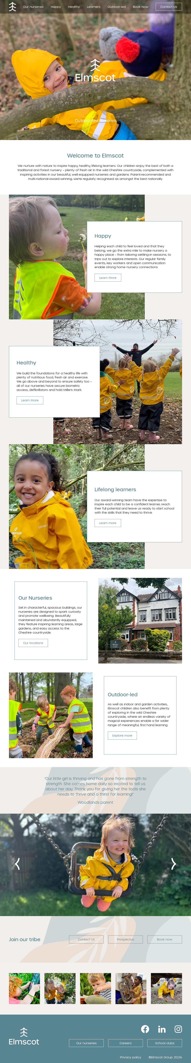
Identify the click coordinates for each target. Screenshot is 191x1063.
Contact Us (168, 6)
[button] (17, 864)
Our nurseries (33, 6)
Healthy (74, 6)
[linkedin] (162, 1028)
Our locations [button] (33, 643)
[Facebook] (145, 1028)
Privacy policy (130, 1057)
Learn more (107, 523)
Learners (93, 6)
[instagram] (178, 1028)
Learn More (108, 277)
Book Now (140, 6)
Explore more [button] (122, 735)
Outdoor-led (117, 6)
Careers (126, 1043)
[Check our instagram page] (24, 1002)
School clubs (164, 1043)
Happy (56, 6)
